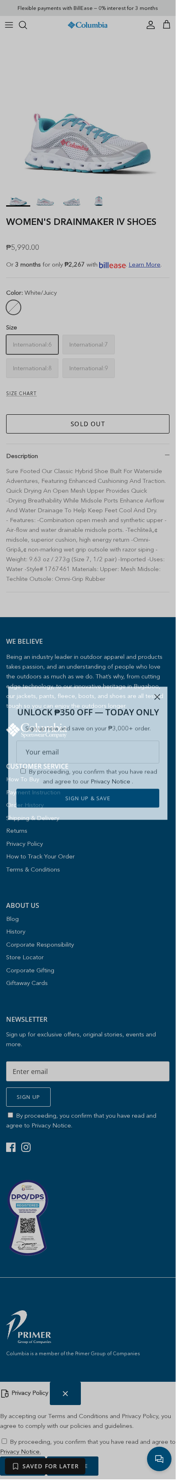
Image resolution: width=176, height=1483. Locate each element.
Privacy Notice (111, 768)
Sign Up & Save (87, 784)
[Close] (157, 683)
